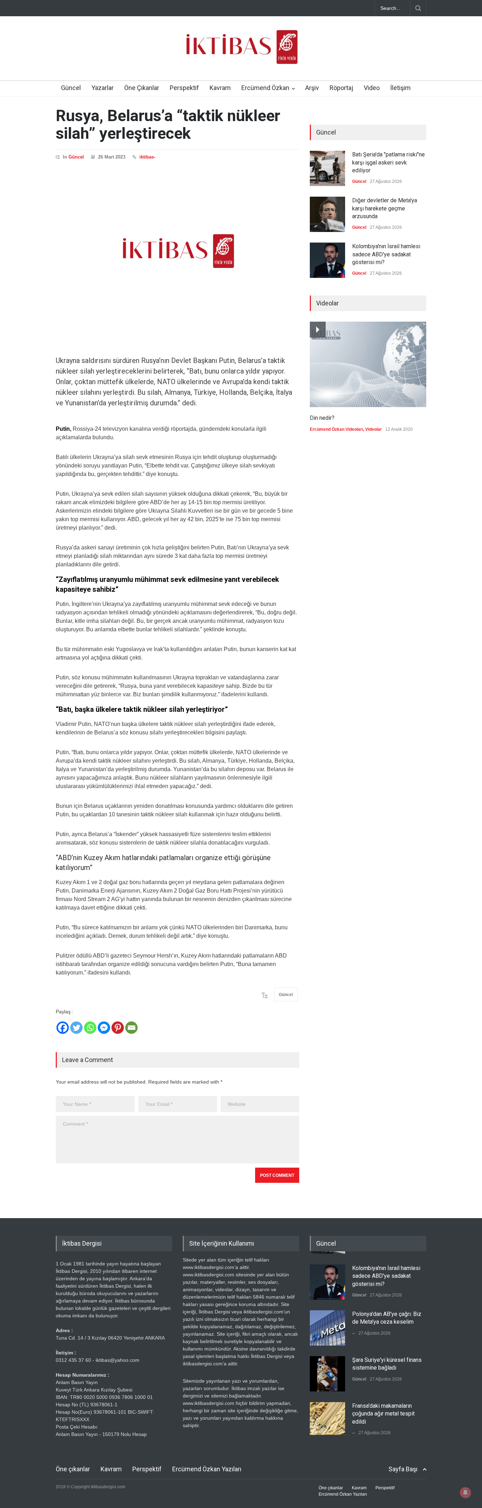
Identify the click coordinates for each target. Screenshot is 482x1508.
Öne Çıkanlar (141, 87)
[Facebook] (62, 1027)
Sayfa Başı (402, 1469)
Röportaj (341, 87)
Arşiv (312, 87)
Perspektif (184, 87)
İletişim (400, 87)
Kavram (220, 87)
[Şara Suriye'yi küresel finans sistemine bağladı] (327, 1371)
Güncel (71, 87)
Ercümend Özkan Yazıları (206, 1469)
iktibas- (147, 157)
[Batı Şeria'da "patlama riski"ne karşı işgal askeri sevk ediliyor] (327, 168)
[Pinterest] (118, 1027)
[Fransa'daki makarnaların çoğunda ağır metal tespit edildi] (327, 1417)
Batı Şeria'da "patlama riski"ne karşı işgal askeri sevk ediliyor (388, 162)
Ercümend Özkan (265, 87)
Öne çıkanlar (73, 1469)
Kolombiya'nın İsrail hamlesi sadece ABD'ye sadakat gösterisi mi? (386, 254)
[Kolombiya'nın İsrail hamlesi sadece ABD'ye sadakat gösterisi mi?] (327, 260)
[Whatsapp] (90, 1027)
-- (353, 1330)
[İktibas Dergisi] (241, 53)
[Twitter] (76, 1027)
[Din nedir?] (368, 364)
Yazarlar (102, 87)
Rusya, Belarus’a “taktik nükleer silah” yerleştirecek (168, 124)
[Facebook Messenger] (104, 1027)
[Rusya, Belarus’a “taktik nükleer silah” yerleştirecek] (177, 251)
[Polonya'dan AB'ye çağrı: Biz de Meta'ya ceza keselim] (327, 1325)
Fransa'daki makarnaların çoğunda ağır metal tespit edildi (383, 1411)
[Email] (131, 1027)
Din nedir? (322, 418)
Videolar (373, 429)
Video (372, 87)
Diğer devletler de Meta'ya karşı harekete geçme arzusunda (384, 208)
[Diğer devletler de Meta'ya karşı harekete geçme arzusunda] (327, 214)
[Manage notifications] (465, 1492)
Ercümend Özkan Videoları (336, 429)
